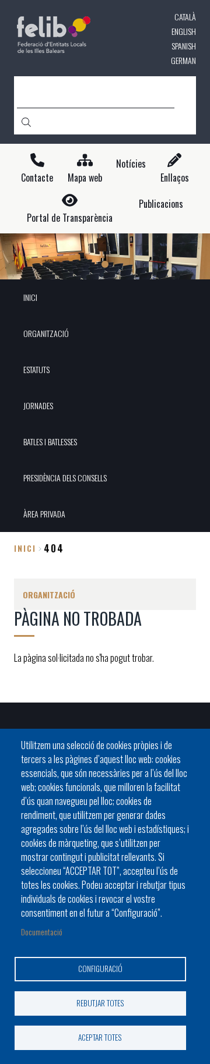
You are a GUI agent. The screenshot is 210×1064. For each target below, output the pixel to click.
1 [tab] (105, 264)
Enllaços (174, 178)
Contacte (37, 178)
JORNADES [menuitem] (38, 405)
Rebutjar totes (100, 1003)
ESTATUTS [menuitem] (36, 369)
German (183, 60)
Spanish (184, 46)
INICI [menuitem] (30, 297)
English (184, 31)
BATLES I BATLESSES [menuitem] (50, 441)
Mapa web (85, 178)
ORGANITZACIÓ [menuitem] (46, 333)
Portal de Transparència (70, 218)
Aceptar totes (100, 1037)
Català (185, 16)
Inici (25, 548)
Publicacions (161, 204)
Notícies (131, 164)
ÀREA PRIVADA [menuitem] (44, 514)
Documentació (41, 931)
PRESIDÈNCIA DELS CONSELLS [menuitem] (65, 477)
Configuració (100, 968)
